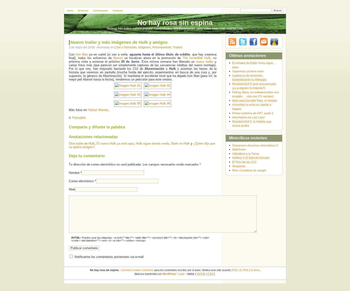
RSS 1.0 (236, 270)
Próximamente (161, 47)
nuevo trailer (204, 61)
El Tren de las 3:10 (244, 162)
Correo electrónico (81, 181)
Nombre (74, 173)
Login (181, 273)
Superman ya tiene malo (248, 71)
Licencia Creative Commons (137, 270)
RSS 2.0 (247, 270)
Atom (257, 270)
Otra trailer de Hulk (82, 143)
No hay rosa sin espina (175, 22)
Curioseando (100, 10)
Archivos (83, 10)
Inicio (70, 10)
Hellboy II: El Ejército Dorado (250, 157)
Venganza (238, 166)
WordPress (169, 273)
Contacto (118, 10)
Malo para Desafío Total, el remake (254, 100)
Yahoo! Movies (98, 110)
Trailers (177, 47)
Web (72, 189)
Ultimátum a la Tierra (245, 153)
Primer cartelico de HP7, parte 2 (252, 113)
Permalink (79, 118)
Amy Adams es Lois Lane (248, 117)
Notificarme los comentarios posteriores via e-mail (109, 257)
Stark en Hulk (180, 143)
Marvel (118, 58)
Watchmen (239, 149)
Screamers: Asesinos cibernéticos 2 (255, 145)
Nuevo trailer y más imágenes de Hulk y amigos (119, 42)
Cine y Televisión (126, 47)
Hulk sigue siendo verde (152, 143)
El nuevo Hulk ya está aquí (115, 143)
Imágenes (144, 47)
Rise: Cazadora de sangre (249, 170)
